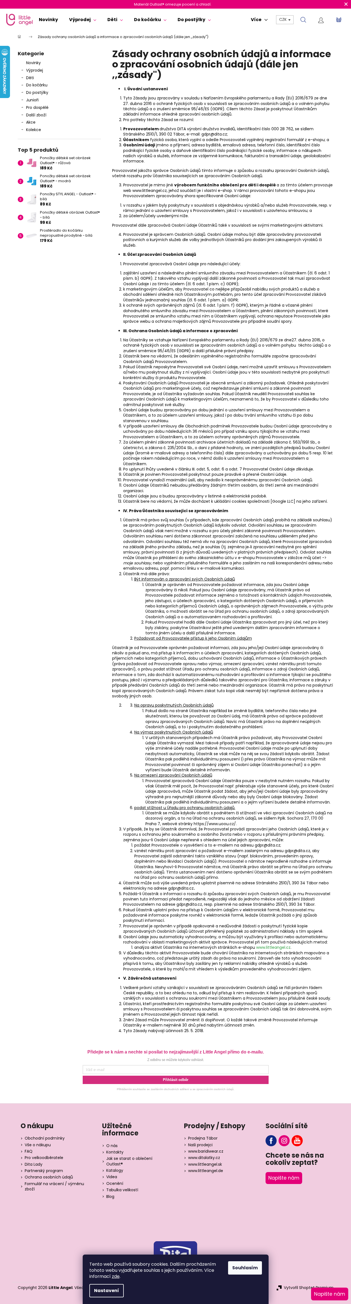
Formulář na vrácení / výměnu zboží (54, 1186)
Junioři (32, 100)
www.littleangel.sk (205, 1164)
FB (271, 1140)
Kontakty (114, 1152)
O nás (112, 1145)
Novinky (33, 63)
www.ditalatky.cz (204, 1157)
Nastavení (106, 1290)
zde (116, 1276)
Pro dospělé (37, 107)
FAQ (28, 1151)
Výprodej (34, 70)
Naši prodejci (200, 1145)
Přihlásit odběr (175, 1080)
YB (297, 1140)
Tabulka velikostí (122, 1190)
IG (284, 1140)
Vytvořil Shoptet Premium (309, 1287)
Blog (110, 1196)
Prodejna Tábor (203, 1138)
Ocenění (114, 1183)
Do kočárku (36, 85)
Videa (111, 1177)
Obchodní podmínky (45, 1138)
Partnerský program (44, 1170)
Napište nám (283, 1178)
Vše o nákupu (38, 1145)
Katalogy (114, 1170)
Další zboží (36, 115)
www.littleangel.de (205, 1170)
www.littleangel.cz (273, 947)
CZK (283, 19)
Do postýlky (37, 92)
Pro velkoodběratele (44, 1157)
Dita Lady (33, 1164)
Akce (31, 122)
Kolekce (33, 129)
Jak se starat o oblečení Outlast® (129, 1161)
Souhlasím (245, 1268)
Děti (30, 78)
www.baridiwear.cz (205, 1151)
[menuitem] (48, 20)
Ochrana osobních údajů (49, 1177)
